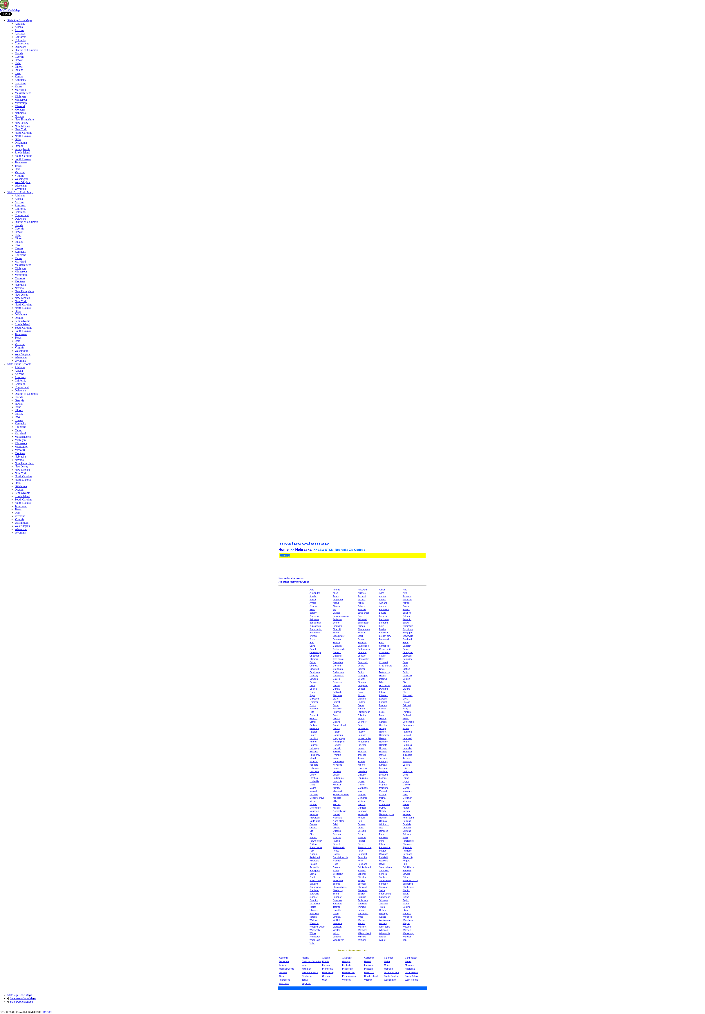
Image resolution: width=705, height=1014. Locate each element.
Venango (383, 913)
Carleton (407, 646)
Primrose (407, 850)
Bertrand (383, 622)
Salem (336, 870)
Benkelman (315, 622)
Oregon (19, 145)
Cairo (312, 646)
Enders (361, 702)
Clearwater (363, 659)
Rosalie (313, 864)
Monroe (361, 804)
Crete (382, 669)
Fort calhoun (364, 712)
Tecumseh (315, 903)
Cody (381, 659)
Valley (336, 913)
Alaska (19, 26)
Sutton (406, 897)
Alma (381, 593)
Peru (381, 841)
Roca (360, 860)
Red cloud (315, 857)
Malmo (313, 788)
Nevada (19, 116)
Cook (405, 662)
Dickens (362, 682)
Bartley (313, 613)
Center (406, 649)
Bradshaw (315, 632)
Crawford (314, 669)
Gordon (383, 722)
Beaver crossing (341, 616)
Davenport (363, 675)
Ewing (336, 705)
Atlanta (336, 606)
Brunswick (384, 639)
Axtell (312, 609)
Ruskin (336, 867)
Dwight (406, 689)
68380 (285, 555)
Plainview (407, 844)
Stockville (314, 893)
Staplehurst (408, 887)
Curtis (361, 672)
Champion (408, 652)
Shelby (313, 877)
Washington (21, 178)
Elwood (383, 698)
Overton (337, 834)
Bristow (313, 636)
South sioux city (410, 880)
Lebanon (383, 768)
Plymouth (407, 847)
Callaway (337, 646)
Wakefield (408, 917)
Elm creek (408, 695)
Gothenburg (409, 722)
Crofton (406, 669)
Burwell (336, 642)
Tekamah (337, 903)
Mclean (382, 794)
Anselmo (407, 596)
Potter (361, 850)
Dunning (383, 689)
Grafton (313, 725)
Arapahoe (338, 599)
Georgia (19, 56)
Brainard (362, 632)
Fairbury (383, 705)
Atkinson (314, 606)
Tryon (382, 907)
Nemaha (314, 814)
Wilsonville (384, 933)
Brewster (383, 632)
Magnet (383, 784)
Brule (312, 639)
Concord (383, 662)
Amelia (313, 596)
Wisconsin (21, 185)
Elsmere (362, 698)
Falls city (337, 708)
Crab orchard (385, 665)
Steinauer (362, 890)
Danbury (314, 675)
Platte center (316, 847)
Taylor (406, 900)
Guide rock (363, 728)
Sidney (406, 877)
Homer (361, 748)
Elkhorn (361, 695)
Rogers (406, 860)
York (405, 940)
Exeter (361, 705)
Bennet (336, 622)
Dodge (336, 685)
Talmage (383, 900)
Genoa (336, 718)
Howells (337, 751)
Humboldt (407, 751)
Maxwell (383, 791)
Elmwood (314, 698)
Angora (382, 596)
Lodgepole (338, 778)
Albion (382, 589)
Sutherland (384, 897)
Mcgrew (362, 794)
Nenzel (336, 814)
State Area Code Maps (20, 192)
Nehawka (362, 811)
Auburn (361, 606)
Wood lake (315, 940)
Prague (382, 850)
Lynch (382, 781)
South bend (385, 880)
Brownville (408, 636)
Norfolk (361, 817)
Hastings (314, 738)
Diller (381, 682)
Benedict (407, 619)
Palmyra (337, 837)
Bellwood (362, 619)
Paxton (336, 841)
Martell (406, 788)
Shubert (383, 877)
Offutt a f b (384, 824)
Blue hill (337, 629)
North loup (315, 821)
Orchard (407, 827)
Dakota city (384, 672)
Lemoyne (314, 771)
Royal (382, 864)
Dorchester (384, 685)
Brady (336, 632)
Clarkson (407, 656)
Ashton (406, 603)
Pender (361, 841)
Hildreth (383, 745)
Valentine (314, 913)
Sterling (406, 890)
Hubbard (362, 751)
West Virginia (22, 182)
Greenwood (408, 725)
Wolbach (407, 936)
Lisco (405, 774)
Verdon (313, 917)
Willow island (364, 933)
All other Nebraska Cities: (294, 581)
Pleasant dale (364, 847)
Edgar (361, 692)
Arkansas (20, 33)
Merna (382, 798)
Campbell (384, 646)
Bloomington (316, 629)
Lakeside (314, 768)
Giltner (313, 722)
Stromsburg (385, 893)
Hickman (362, 745)
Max (360, 791)
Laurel (336, 768)
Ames (336, 596)
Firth (312, 712)
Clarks (382, 656)
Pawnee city (316, 841)
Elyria (405, 698)
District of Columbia (26, 50)
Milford (313, 801)
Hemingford (339, 741)
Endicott (383, 702)
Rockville (383, 860)
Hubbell (383, 751)
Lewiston (383, 771)
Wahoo (382, 917)
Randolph (363, 854)
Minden (313, 804)
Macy (312, 784)
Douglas (407, 685)
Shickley (362, 877)
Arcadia (361, 599)
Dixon (312, 685)
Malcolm (407, 784)
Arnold (313, 603)
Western (407, 927)
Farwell (382, 708)
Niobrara (337, 817)
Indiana (19, 69)
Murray (382, 808)
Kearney (383, 761)
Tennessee (21, 162)
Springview (315, 887)
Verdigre (407, 913)
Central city (315, 652)
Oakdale (383, 821)
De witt (361, 679)
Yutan (312, 943)
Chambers (384, 652)
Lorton (406, 778)
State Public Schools (19, 364)
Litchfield (314, 778)
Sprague (383, 884)
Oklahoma (21, 142)
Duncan (362, 689)
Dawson (314, 679)
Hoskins (314, 751)
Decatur (383, 679)
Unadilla (337, 910)
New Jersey (21, 122)
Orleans (337, 831)
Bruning (337, 639)
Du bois (313, 689)
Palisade (407, 834)
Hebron (313, 741)
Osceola (362, 831)
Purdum (313, 854)
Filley (405, 708)
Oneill (361, 827)
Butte (381, 642)
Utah (17, 169)
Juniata (361, 761)
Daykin (336, 679)
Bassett (336, 613)
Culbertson (338, 672)
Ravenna (383, 854)
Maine (18, 86)
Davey (382, 675)
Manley (336, 788)
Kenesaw (407, 761)
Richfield (383, 857)
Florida (19, 53)
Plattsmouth (339, 847)
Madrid (361, 784)
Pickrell (336, 844)
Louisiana (20, 83)
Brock (360, 636)
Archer (382, 599)
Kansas (19, 76)
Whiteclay (362, 930)
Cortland (337, 665)
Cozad (361, 665)
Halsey (361, 732)
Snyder (361, 880)
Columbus (338, 662)
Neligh (382, 811)
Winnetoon (315, 936)
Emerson (314, 702)
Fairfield (407, 705)
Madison (337, 784)
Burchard (407, 639)
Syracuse (337, 900)
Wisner (382, 936)
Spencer (362, 884)
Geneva (313, 718)
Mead (405, 794)
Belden (406, 616)
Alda (405, 589)
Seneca (383, 874)
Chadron (362, 652)
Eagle (312, 692)
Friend (336, 715)
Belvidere (384, 619)
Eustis (313, 705)
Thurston (383, 903)
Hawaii (19, 60)
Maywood (407, 791)
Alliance (362, 593)
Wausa (361, 923)
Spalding (314, 884)
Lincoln (336, 774)
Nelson (406, 811)
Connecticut (22, 43)
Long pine (363, 778)
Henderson (363, 741)
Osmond (407, 831)
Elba (405, 692)
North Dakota (23, 136)
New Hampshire (24, 119)
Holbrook (407, 745)
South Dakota (23, 159)
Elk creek (337, 695)
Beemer (383, 616)
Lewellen (362, 771)
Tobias (313, 907)
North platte (338, 821)
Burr (312, 642)
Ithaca (361, 758)
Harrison (362, 735)
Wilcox (336, 933)
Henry (406, 741)
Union (361, 910)
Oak (360, 821)
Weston (336, 930)
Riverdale (314, 860)
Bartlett (406, 609)
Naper (406, 808)
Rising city (408, 857)
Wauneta (337, 923)
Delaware (20, 46)
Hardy (313, 735)
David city (407, 675)
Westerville (315, 930)
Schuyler (407, 870)
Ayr (334, 609)
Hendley (383, 741)
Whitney (407, 930)
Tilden (406, 903)
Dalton (406, 672)
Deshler (313, 682)
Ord (311, 831)
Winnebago (408, 933)
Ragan (336, 854)
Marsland (383, 788)
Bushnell (362, 642)
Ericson (406, 702)
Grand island (339, 725)
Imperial (362, 755)
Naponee (314, 811)
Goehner (362, 722)
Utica (405, 910)
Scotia (313, 874)
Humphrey (315, 755)
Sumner (313, 897)
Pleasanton (385, 847)
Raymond (407, 854)
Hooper (383, 748)
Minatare (407, 801)
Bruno (361, 639)
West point (384, 927)
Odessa (361, 824)
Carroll (313, 649)
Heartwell (407, 738)
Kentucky (20, 79)
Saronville (384, 870)
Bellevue (337, 619)
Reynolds (362, 857)
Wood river (338, 940)
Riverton (337, 860)
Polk (312, 850)
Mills (381, 801)
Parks (405, 837)
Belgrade (314, 619)
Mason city (338, 791)
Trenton (337, 907)
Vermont (20, 172)
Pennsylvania (22, 149)
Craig (405, 665)
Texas (18, 165)
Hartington (384, 735)
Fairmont (314, 708)
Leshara (337, 771)
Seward (406, 874)
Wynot (382, 940)
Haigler (313, 732)
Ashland (383, 603)
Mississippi (21, 102)
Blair (381, 626)
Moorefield (384, 804)
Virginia (19, 175)
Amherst (362, 596)
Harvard (407, 735)
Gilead (406, 718)
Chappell (337, 656)
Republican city (340, 857)
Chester (362, 656)
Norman (383, 817)
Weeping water (317, 927)
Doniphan (363, 685)
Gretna (336, 728)
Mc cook (314, 794)
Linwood (383, 774)
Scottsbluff (338, 874)
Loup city (337, 781)
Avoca (406, 606)
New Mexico (22, 126)
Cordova (314, 665)
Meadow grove (317, 798)
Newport (407, 814)
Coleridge (408, 659)
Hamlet (382, 732)
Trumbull (362, 907)
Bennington (363, 622)
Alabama (20, 23)
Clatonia (314, 659)
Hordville (407, 748)
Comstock (363, 662)
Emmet (336, 702)
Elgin (312, 695)
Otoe (312, 834)
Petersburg (408, 841)
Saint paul (315, 870)
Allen (335, 593)
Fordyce (337, 712)
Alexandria (315, 593)
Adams (336, 589)
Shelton (337, 877)
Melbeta (337, 798)
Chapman (314, 656)
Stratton (361, 893)
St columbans (339, 887)
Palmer (313, 837)
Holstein (337, 748)
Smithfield (338, 880)
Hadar (406, 728)
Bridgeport (408, 632)
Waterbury (408, 920)
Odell (335, 824)
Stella (382, 890)
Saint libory (408, 867)
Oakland (407, 821)
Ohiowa (313, 827)
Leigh (405, 768)
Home (284, 549)
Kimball (383, 765)
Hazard (382, 738)
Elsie (335, 698)
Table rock (363, 900)
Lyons (406, 781)
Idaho (18, 63)
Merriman (407, 798)
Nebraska (20, 112)
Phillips (313, 844)
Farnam (361, 708)
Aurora (382, 606)
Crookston (315, 672)
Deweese (337, 682)
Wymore (362, 940)
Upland (382, 910)
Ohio (18, 139)
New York (21, 129)
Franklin (407, 712)
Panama (362, 837)
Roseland (362, 864)
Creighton (338, 669)
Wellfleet (362, 927)
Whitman (383, 930)
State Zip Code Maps (19, 20)
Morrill (406, 804)
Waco (360, 917)
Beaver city (315, 616)
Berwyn (406, 622)
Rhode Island (22, 152)
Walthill (336, 920)
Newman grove (386, 814)
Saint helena (385, 867)
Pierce (361, 844)
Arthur (336, 603)
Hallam (336, 732)
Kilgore (361, 765)
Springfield (408, 884)
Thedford (362, 903)
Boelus (382, 629)
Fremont (314, 715)
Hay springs (339, 738)
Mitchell (337, 804)
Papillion (383, 837)
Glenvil (336, 722)
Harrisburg (338, 735)
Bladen (361, 626)
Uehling (407, 907)
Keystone (337, 765)
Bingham (337, 626)
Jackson (383, 758)
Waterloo (314, 923)
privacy (47, 1011)
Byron (405, 642)
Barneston (384, 609)
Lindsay (362, 774)
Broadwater (338, 636)
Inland (313, 758)
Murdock (362, 808)
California (20, 36)
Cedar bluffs (339, 649)
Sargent (362, 870)
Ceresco (337, 652)
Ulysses (313, 910)
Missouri (20, 106)
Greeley (383, 725)
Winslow (362, 936)
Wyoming (20, 188)
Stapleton (314, 890)
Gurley (382, 728)
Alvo (405, 593)
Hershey (337, 745)
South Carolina (23, 155)
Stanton (383, 887)
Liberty (313, 774)
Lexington (408, 771)
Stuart (405, 893)
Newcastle (363, 814)
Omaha (336, 827)
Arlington (407, 599)
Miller (335, 801)
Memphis (362, 798)
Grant (360, 725)
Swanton (314, 900)
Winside (337, 936)
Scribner (362, 874)
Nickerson (315, 817)
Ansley (313, 599)
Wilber (313, 933)
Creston (362, 669)
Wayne (406, 923)
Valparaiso (363, 913)
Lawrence (363, 768)
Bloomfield (408, 626)
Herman (314, 745)
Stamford (362, 887)
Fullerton (362, 715)
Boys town (408, 629)
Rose (335, 864)
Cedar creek (364, 649)
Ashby (361, 603)
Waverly (383, 923)
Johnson (314, 761)
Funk (381, 715)
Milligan (362, 801)
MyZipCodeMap (10, 10)
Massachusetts (23, 93)
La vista (406, 765)
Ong (381, 827)
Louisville (314, 781)
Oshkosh (383, 831)
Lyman (361, 781)
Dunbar (336, 689)
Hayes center (364, 738)
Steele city (338, 890)
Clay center (338, 659)
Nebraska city (339, 811)
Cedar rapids (385, 649)
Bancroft (362, 609)
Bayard (382, 613)
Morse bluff (315, 808)
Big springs (315, 626)
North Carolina (23, 132)
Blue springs (364, 629)
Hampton (407, 732)
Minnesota (21, 99)
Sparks (336, 884)
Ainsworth (363, 589)
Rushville (314, 867)
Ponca (336, 850)
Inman (336, 758)
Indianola (407, 755)
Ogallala (407, 824)
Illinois (19, 66)
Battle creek (363, 613)
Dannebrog (338, 675)
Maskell (313, 791)
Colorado (20, 40)
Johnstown (338, 761)
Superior (337, 897)
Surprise (362, 897)
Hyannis (337, 755)
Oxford (361, 834)
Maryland (20, 89)
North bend (408, 817)
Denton (406, 679)
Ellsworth (383, 695)
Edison (382, 692)
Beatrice (407, 613)
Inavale (382, 755)
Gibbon (382, 718)
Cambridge (363, 646)
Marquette (363, 788)
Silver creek (315, 880)
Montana (20, 109)
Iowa (18, 73)
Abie (312, 589)
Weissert (337, 927)
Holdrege (314, 748)
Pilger (382, 844)
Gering (361, 718)
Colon (313, 662)
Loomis (382, 778)
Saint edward (364, 867)
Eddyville (337, 692)
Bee (360, 616)
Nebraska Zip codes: (291, 577)
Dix (404, 682)
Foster (382, 712)
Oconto (313, 824)
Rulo (405, 864)
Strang (336, 893)
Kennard (314, 765)
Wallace (314, 920)
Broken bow (385, 636)
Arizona (19, 30)
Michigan (20, 96)
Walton (361, 920)
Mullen (336, 808)
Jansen (406, 758)
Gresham (314, 728)
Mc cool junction (341, 794)
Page (381, 834)
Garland (407, 715)
